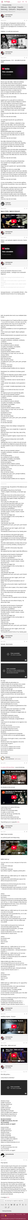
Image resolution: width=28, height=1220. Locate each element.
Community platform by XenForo (13, 1218)
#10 (26, 1042)
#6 (26, 641)
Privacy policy (19, 1214)
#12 (26, 1160)
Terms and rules (11, 1214)
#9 (26, 1013)
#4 (26, 237)
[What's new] (23, 1)
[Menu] (2, 1)
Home (2, 1215)
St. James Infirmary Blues (7, 767)
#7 (26, 763)
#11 (26, 1071)
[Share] (24, 20)
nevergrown (5, 11)
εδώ (18, 822)
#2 (26, 57)
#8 (26, 831)
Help (24, 1214)
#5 (26, 268)
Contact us (3, 1214)
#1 (26, 20)
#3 (26, 208)
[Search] (26, 1)
